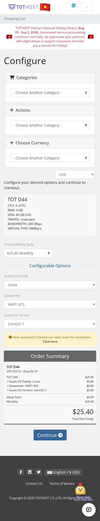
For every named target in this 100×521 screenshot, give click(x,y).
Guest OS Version (17, 315)
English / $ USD (65, 472)
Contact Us (34, 483)
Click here (50, 341)
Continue (47, 435)
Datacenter (12, 295)
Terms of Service (61, 483)
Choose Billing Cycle (19, 244)
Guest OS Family (16, 276)
